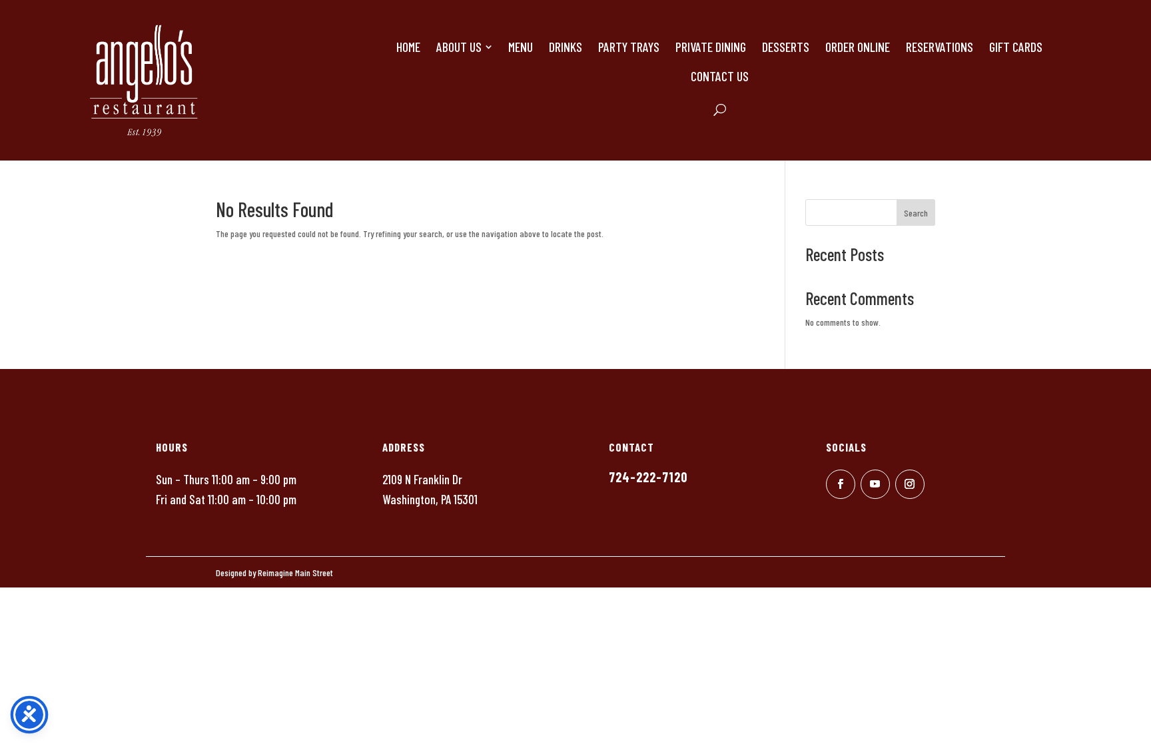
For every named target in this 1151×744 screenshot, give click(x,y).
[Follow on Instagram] (910, 484)
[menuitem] (408, 46)
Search (916, 212)
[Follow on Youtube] (875, 484)
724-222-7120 (648, 477)
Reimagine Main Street (295, 572)
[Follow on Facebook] (840, 484)
